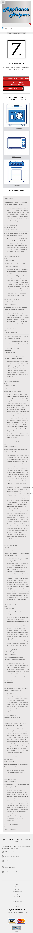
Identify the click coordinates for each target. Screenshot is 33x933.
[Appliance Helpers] (16, 12)
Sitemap (17, 906)
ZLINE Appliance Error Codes (16, 78)
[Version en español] (30, 25)
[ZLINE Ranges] (16, 183)
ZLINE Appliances (9, 28)
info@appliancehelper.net (11, 851)
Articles (17, 899)
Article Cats (21, 33)
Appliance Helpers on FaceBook (13, 872)
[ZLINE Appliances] (16, 61)
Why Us (17, 886)
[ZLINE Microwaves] (16, 155)
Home (17, 884)
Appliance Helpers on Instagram (13, 856)
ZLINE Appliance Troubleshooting (16, 83)
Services (17, 889)
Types (9, 33)
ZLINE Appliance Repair (13, 88)
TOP (16, 931)
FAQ (17, 894)
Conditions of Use (17, 901)
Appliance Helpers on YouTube (13, 861)
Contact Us (17, 896)
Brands (15, 33)
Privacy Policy (17, 904)
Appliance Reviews (17, 891)
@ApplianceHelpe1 (10, 867)
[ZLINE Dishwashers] (16, 126)
